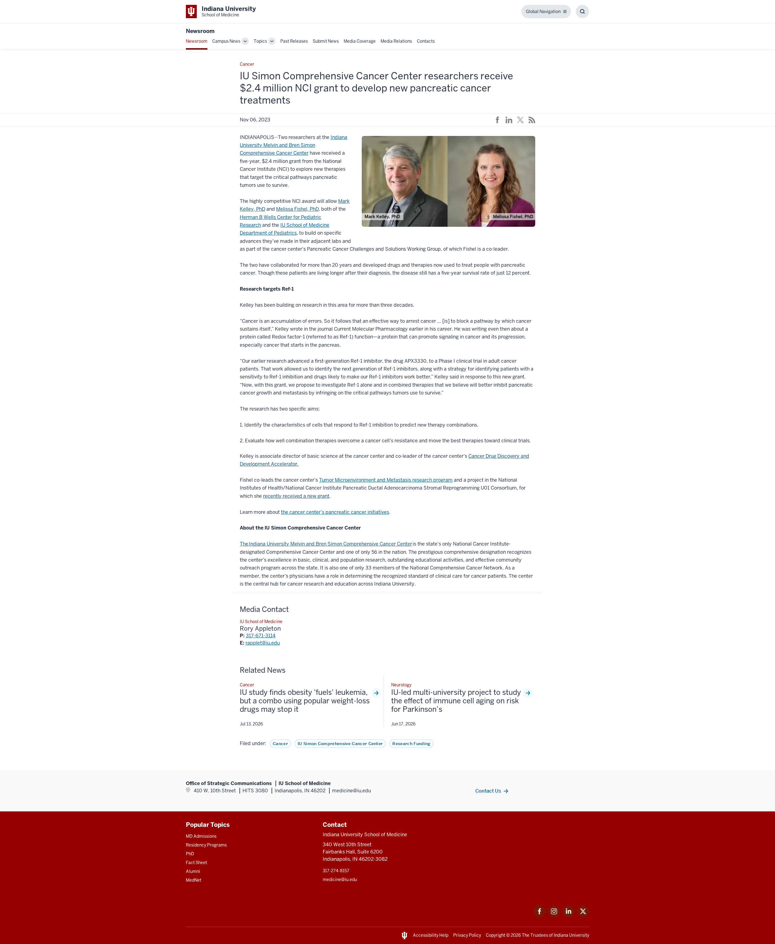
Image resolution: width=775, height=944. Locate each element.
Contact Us (488, 791)
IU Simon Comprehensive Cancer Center (340, 743)
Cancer (280, 743)
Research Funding (411, 743)
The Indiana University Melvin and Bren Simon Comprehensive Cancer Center (326, 544)
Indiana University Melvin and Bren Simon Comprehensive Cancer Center (293, 145)
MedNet (193, 880)
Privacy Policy (467, 935)
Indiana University (571, 935)
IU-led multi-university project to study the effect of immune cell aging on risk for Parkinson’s (456, 701)
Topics (260, 41)
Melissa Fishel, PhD (297, 209)
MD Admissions (201, 836)
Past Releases (294, 41)
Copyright (495, 935)
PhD (190, 854)
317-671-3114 (260, 635)
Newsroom (200, 31)
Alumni (193, 871)
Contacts (426, 41)
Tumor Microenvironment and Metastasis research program (386, 480)
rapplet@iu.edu (263, 643)
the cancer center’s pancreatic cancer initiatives (335, 512)
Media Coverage (360, 41)
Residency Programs (206, 845)
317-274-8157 (336, 870)
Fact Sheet (196, 862)
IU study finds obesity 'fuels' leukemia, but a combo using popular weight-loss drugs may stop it (305, 701)
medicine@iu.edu (340, 879)
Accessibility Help (430, 935)
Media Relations (396, 41)
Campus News (226, 41)
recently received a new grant (296, 496)
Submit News (326, 41)
